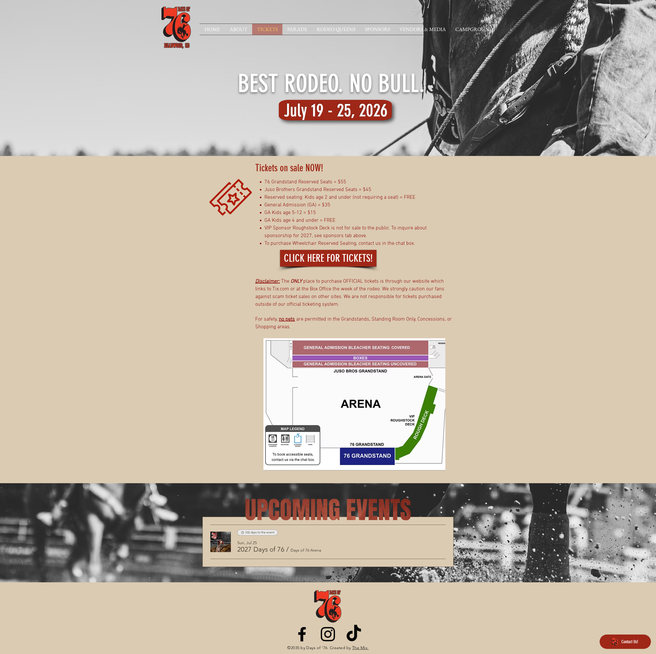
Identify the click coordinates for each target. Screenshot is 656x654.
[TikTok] (353, 634)
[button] (260, 549)
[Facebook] (302, 634)
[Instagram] (327, 634)
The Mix (360, 647)
